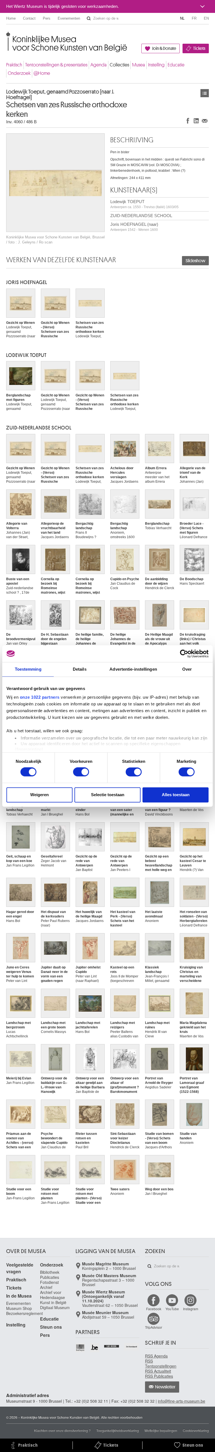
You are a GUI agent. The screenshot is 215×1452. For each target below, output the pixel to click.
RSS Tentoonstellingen (160, 1363)
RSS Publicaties (159, 1376)
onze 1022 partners (40, 697)
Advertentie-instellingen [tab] (133, 669)
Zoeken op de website (89, 18)
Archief (46, 1287)
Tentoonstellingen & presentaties (56, 64)
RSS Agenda (156, 1355)
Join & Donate (164, 48)
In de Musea (19, 1296)
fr (194, 18)
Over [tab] (187, 669)
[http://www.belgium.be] (95, 1347)
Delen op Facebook (188, 121)
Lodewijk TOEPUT (144, 204)
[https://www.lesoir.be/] (112, 1345)
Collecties (119, 64)
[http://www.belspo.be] (80, 1347)
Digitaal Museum (55, 1307)
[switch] (81, 772)
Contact (29, 18)
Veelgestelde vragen (19, 1268)
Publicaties (49, 1277)
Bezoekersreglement (24, 1313)
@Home (42, 73)
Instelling (156, 64)
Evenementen (69, 18)
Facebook (153, 1308)
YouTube (172, 1308)
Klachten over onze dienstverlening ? (62, 1430)
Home (11, 18)
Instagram (190, 1308)
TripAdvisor (153, 1327)
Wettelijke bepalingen (160, 1430)
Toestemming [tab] (28, 669)
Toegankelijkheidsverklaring (117, 1430)
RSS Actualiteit (158, 1371)
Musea (138, 64)
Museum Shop (19, 1308)
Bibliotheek (49, 1272)
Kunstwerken (204, 93)
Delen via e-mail (204, 121)
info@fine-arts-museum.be (181, 1401)
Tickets (199, 48)
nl (182, 18)
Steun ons (51, 1327)
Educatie (176, 64)
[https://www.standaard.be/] (131, 1346)
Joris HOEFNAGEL (26, 282)
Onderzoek (19, 73)
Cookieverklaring (196, 1430)
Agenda (98, 64)
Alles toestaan (176, 794)
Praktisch (14, 64)
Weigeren (39, 794)
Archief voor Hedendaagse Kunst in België (53, 1297)
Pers (46, 18)
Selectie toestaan (107, 794)
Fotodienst (49, 1282)
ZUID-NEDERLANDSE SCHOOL (141, 215)
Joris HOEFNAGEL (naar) (134, 227)
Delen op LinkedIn (196, 121)
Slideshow (195, 261)
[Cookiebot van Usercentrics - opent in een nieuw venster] (184, 653)
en (206, 18)
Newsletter (165, 1387)
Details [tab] (80, 669)
